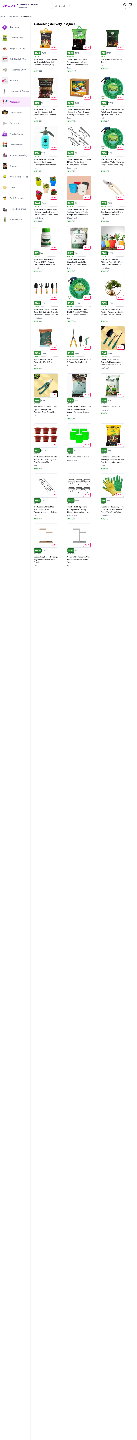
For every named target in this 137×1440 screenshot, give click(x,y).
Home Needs (14, 16)
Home (2, 16)
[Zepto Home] (9, 6)
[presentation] (7, 16)
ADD (53, 47)
